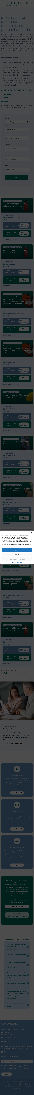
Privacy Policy (20, 562)
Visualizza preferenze (17, 559)
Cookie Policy (13, 562)
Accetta (17, 550)
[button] (31, 532)
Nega (17, 554)
